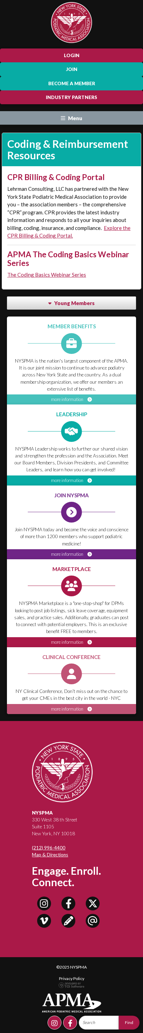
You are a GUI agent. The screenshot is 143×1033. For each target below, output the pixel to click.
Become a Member (71, 83)
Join (71, 69)
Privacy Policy (71, 978)
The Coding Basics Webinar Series (46, 274)
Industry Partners (71, 97)
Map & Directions (50, 854)
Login (71, 55)
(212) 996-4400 (48, 848)
